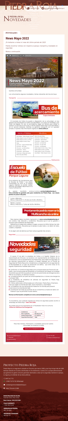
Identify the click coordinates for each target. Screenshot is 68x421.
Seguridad (34, 18)
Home (34, 11)
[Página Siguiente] (10, 56)
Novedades (34, 26)
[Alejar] (20, 56)
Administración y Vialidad (34, 16)
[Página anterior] (7, 56)
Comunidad (34, 14)
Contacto (34, 28)
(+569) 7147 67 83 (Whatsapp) (14, 381)
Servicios (34, 20)
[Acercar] (23, 56)
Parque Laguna (34, 24)
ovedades (17, 19)
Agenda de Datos (34, 22)
